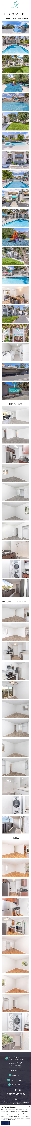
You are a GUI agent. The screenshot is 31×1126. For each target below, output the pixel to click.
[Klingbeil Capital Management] (15, 1058)
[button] (15, 27)
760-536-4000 (16, 1070)
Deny (12, 1123)
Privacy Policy (11, 1119)
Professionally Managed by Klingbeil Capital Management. (15, 1102)
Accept (5, 1123)
